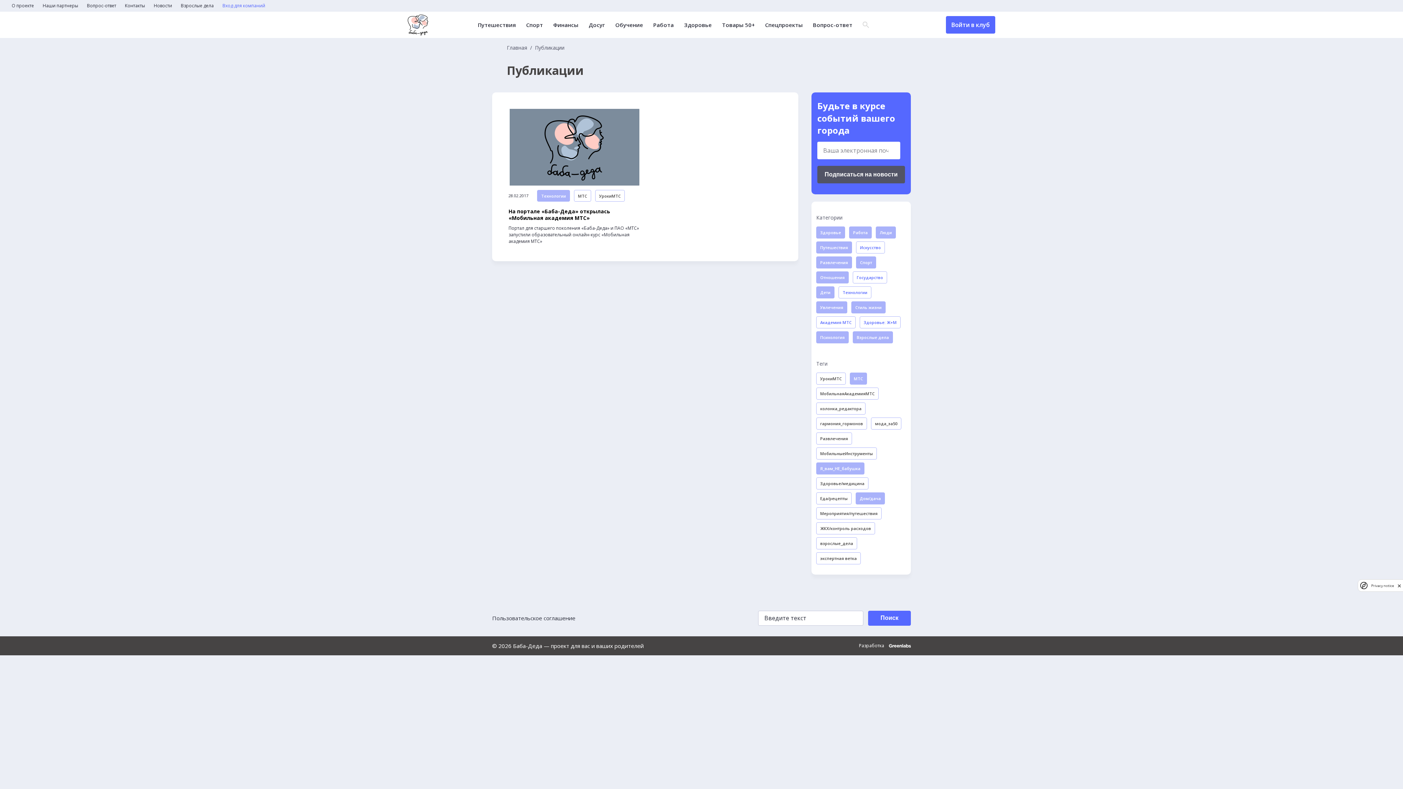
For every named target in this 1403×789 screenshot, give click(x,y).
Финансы (565, 25)
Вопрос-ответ (101, 6)
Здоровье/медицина (842, 483)
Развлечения (834, 262)
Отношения (832, 277)
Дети (825, 292)
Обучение (629, 25)
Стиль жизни (868, 307)
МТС (582, 196)
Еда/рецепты (834, 498)
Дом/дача (870, 498)
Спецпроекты (784, 25)
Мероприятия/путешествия (849, 513)
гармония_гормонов (841, 423)
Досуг (597, 25)
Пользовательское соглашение (533, 618)
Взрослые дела (197, 6)
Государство (870, 277)
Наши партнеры (60, 6)
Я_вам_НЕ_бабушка (840, 468)
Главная (517, 48)
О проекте (23, 6)
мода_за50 (886, 423)
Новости (163, 6)
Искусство (870, 247)
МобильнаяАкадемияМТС (847, 393)
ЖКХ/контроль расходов (845, 528)
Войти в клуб (970, 25)
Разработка (872, 646)
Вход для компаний (244, 6)
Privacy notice (1382, 586)
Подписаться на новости (861, 174)
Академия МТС (836, 322)
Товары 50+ (738, 25)
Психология (832, 337)
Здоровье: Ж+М (880, 322)
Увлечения (831, 307)
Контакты (135, 6)
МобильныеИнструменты (846, 453)
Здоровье (698, 25)
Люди (886, 232)
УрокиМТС (610, 196)
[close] (1399, 585)
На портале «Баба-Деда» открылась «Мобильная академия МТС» (559, 214)
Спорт (534, 25)
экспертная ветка (838, 558)
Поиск (889, 618)
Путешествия (497, 25)
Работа (663, 25)
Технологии (553, 196)
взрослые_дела (836, 543)
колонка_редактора (841, 408)
